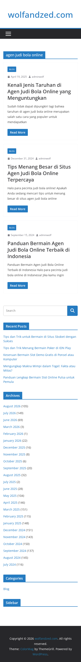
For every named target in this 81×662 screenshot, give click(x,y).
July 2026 (9, 413)
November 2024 (14, 537)
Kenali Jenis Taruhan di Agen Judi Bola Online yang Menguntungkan (39, 91)
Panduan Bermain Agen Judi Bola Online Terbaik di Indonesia (38, 250)
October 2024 (12, 544)
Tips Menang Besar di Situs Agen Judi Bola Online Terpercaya (39, 173)
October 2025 (12, 461)
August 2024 (12, 558)
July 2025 (9, 482)
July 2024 (9, 564)
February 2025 (13, 516)
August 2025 (12, 475)
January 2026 (12, 441)
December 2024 (14, 530)
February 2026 (13, 434)
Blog (12, 69)
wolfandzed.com (40, 14)
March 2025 (11, 509)
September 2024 (14, 551)
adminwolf (38, 76)
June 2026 (10, 420)
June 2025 (10, 489)
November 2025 (14, 454)
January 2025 (12, 523)
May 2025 (10, 496)
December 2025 (14, 447)
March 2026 (11, 427)
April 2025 (10, 502)
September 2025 (14, 468)
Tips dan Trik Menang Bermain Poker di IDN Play (37, 348)
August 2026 (12, 406)
